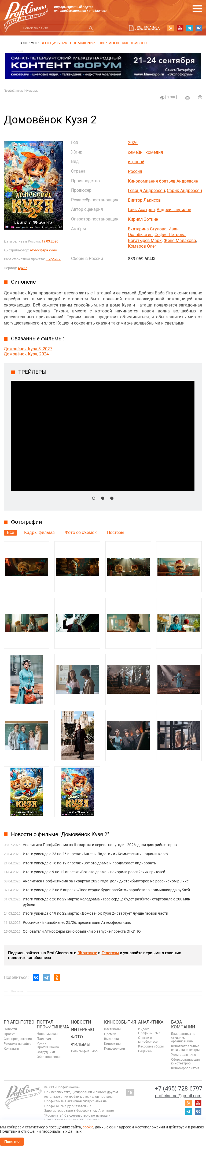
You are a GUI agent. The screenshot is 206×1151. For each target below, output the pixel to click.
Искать (90, 28)
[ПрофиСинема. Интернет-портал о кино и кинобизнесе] (26, 11)
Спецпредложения (18, 1039)
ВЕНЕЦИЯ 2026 (54, 43)
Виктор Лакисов (144, 200)
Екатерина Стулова (147, 228)
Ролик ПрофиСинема (48, 1045)
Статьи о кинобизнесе (147, 1039)
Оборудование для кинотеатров (185, 1061)
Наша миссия (47, 1034)
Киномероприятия (185, 1068)
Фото (77, 1036)
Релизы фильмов (84, 1051)
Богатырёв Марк (145, 240)
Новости (10, 1029)
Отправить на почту (200, 97)
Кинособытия (120, 1022)
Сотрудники (46, 1052)
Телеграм (110, 952)
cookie (88, 1127)
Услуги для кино (183, 1055)
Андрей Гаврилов (174, 209)
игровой (136, 161)
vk (198, 28)
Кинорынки (113, 1044)
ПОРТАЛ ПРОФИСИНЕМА (53, 1024)
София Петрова (170, 234)
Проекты (10, 1034)
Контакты (11, 1048)
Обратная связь (49, 1057)
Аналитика (150, 1022)
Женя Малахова (180, 240)
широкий (53, 259)
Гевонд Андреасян (146, 190)
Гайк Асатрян (141, 209)
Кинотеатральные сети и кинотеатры (185, 1048)
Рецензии (145, 1051)
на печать (187, 98)
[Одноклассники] (57, 977)
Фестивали (112, 1029)
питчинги (108, 43)
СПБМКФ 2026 (82, 43)
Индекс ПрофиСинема (149, 1031)
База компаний (183, 1024)
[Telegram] (46, 977)
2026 (133, 142)
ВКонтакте (87, 952)
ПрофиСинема (13, 90)
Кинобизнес (134, 43)
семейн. (136, 152)
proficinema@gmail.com (178, 1095)
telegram (189, 28)
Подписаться (147, 27)
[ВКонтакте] (36, 977)
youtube (180, 28)
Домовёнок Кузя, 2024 (26, 354)
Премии (110, 1034)
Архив (22, 268)
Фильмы (80, 1044)
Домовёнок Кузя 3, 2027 (28, 348)
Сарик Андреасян (184, 190)
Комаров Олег (142, 246)
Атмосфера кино (43, 250)
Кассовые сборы (151, 1046)
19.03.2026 (50, 241)
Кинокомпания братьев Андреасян (163, 181)
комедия (154, 152)
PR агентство (19, 1022)
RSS (170, 28)
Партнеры (44, 1038)
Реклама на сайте (17, 1044)
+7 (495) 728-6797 (178, 1088)
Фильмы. (31, 90)
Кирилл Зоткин (143, 219)
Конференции (114, 1048)
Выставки (111, 1039)
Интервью (82, 1029)
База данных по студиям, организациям (183, 1037)
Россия (135, 171)
